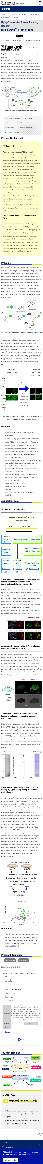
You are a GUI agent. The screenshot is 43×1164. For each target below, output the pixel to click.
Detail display (23, 960)
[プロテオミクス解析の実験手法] (21, 896)
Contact (7, 1032)
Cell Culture (22, 14)
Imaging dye (33, 14)
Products (12, 14)
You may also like (13, 132)
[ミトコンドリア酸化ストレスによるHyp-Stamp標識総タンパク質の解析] (21, 778)
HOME (3, 14)
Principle (30, 118)
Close (23, 1040)
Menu (39, 2)
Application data (24, 123)
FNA (13, 993)
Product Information (26, 127)
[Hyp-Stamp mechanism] (21, 329)
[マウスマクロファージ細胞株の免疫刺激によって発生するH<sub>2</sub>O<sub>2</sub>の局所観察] (24, 628)
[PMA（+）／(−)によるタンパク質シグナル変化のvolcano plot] (21, 925)
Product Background (14, 118)
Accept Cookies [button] (11, 1160)
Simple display (10, 960)
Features (10, 123)
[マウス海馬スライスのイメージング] (28, 706)
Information (10, 1148)
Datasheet (6, 981)
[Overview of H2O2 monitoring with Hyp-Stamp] (21, 107)
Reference (10, 127)
